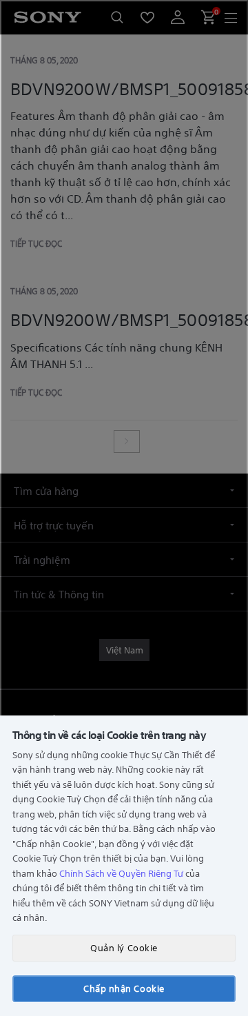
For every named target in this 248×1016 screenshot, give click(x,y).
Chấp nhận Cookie (123, 988)
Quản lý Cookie (123, 947)
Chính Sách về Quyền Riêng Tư (121, 873)
